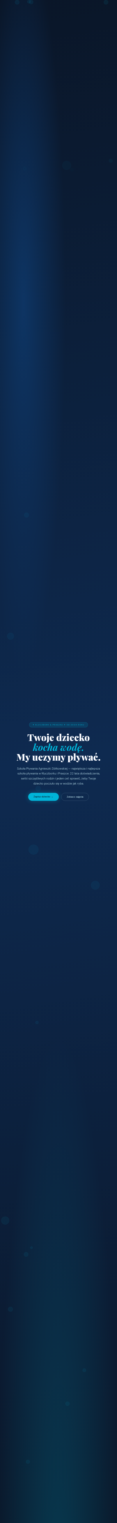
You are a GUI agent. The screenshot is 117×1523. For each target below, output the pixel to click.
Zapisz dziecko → (43, 796)
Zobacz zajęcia (75, 796)
